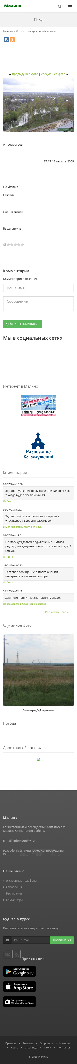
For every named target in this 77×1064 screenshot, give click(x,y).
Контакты (63, 1047)
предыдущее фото (25, 74)
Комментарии (15, 900)
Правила (10, 1043)
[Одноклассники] (12, 39)
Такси (47, 1047)
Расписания (14, 893)
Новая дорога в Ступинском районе (24, 604)
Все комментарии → (59, 612)
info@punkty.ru (24, 841)
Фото (19, 31)
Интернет (65, 1043)
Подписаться (62, 940)
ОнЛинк (8, 501)
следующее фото (53, 74)
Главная (8, 31)
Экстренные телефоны (21, 881)
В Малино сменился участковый (23, 526)
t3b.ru (7, 854)
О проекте (46, 1043)
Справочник (14, 887)
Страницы (31, 1047)
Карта (14, 1047)
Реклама (28, 1043)
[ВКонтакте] (6, 39)
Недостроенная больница (40, 31)
